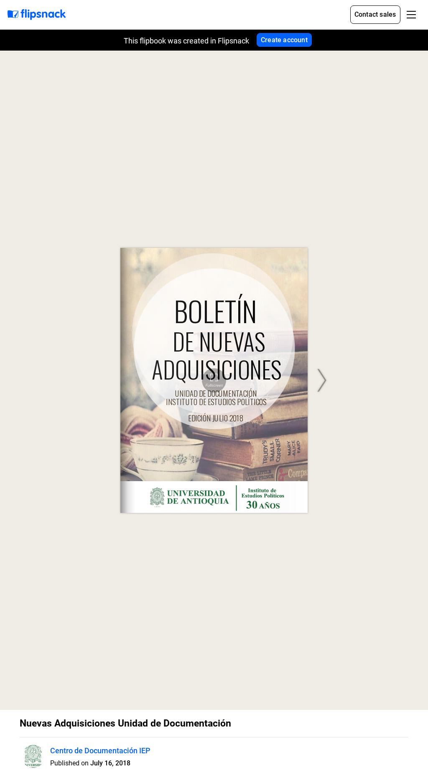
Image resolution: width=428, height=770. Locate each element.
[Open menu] (411, 14)
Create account (284, 40)
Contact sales (375, 14)
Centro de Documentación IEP (100, 750)
